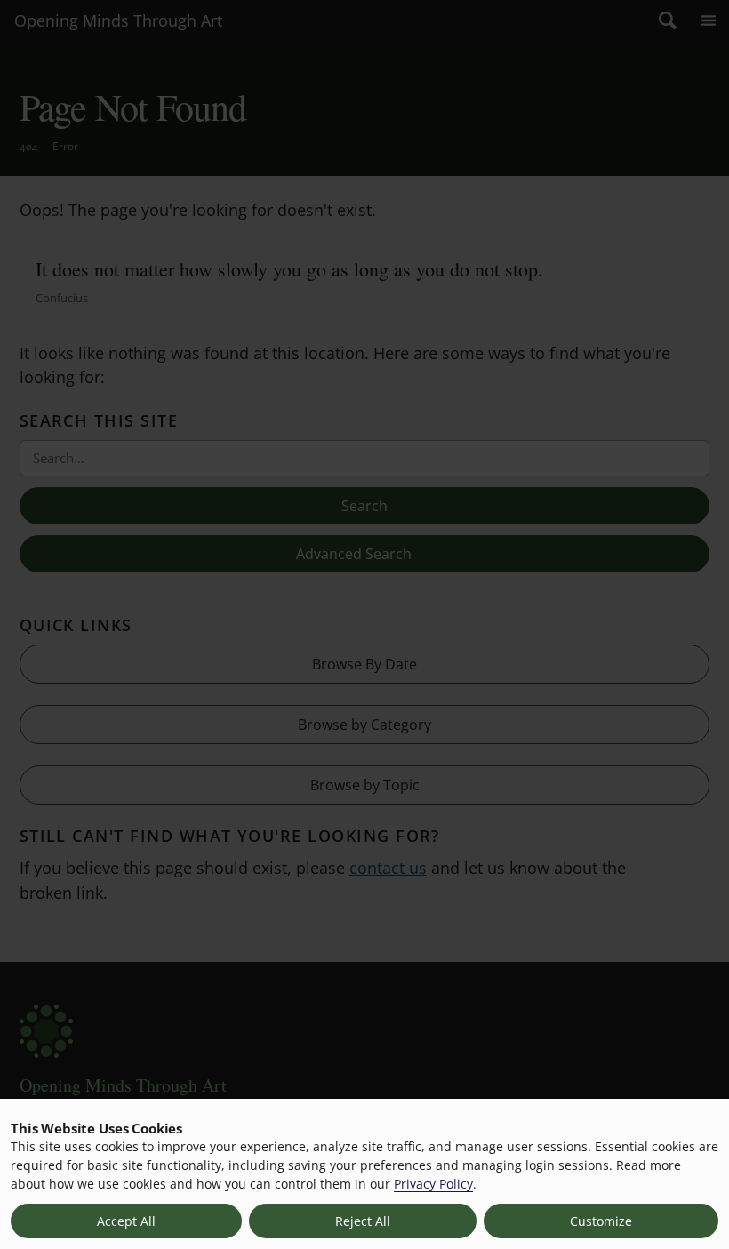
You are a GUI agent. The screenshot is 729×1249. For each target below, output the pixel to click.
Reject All (362, 1221)
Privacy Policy (433, 1183)
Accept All (126, 1221)
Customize (601, 1221)
